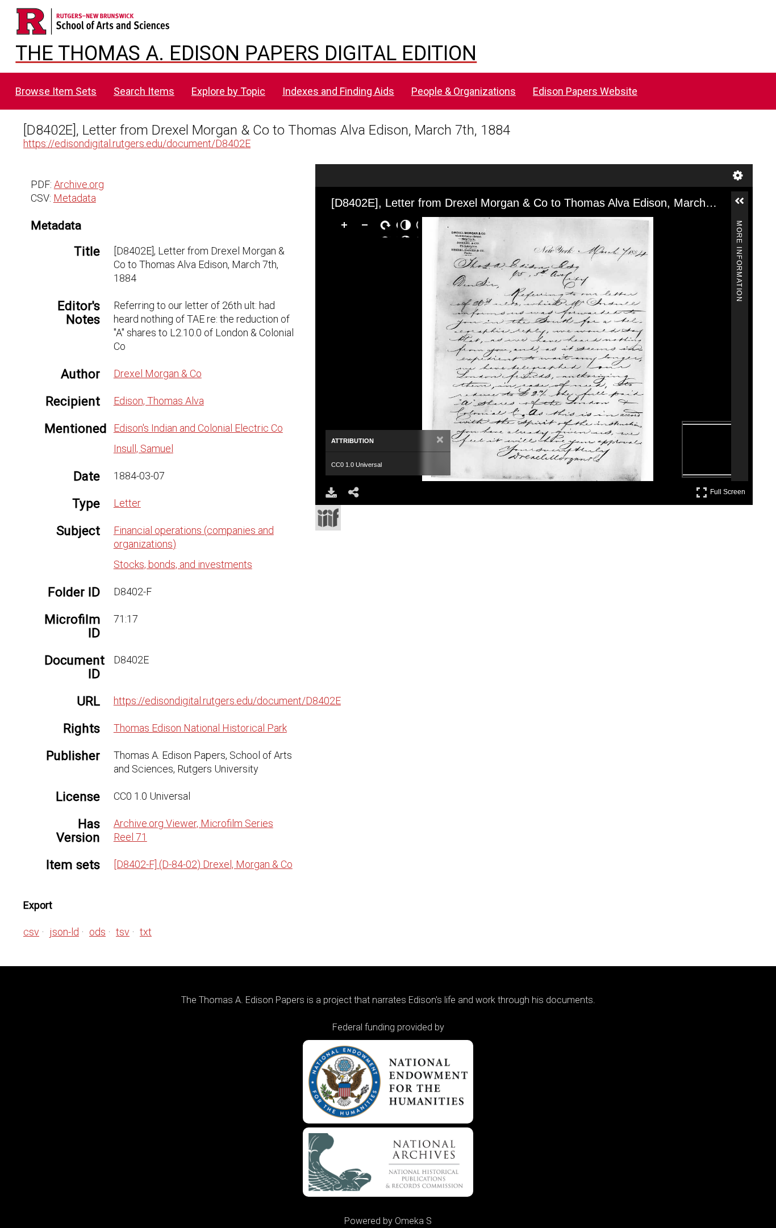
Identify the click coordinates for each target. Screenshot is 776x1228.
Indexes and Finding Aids (338, 91)
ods (97, 932)
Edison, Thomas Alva (159, 401)
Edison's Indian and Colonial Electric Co (198, 428)
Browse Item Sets (56, 91)
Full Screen (729, 490)
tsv (123, 932)
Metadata (74, 198)
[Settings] (738, 175)
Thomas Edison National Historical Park (200, 728)
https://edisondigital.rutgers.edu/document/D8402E (137, 143)
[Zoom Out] (367, 227)
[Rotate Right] (387, 227)
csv (31, 932)
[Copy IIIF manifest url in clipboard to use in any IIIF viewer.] (328, 518)
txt (146, 932)
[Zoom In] (346, 227)
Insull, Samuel (143, 448)
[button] (744, 205)
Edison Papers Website (585, 91)
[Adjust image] (408, 227)
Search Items (144, 91)
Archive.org (79, 184)
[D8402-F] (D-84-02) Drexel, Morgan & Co (203, 864)
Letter (127, 503)
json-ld (64, 932)
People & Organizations (463, 91)
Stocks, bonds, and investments (183, 564)
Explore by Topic (228, 91)
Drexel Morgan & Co (158, 373)
